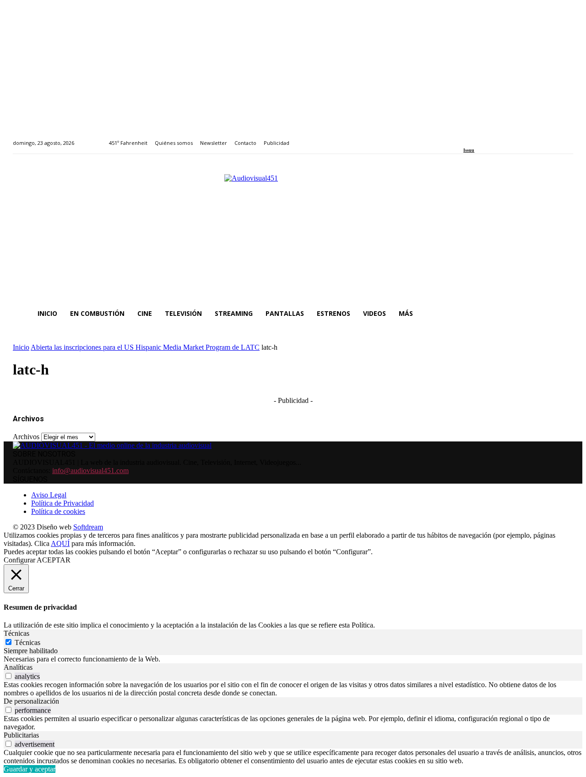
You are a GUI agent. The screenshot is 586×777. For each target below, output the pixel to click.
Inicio (21, 347)
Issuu (468, 150)
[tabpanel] (293, 659)
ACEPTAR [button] (54, 560)
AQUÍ (60, 543)
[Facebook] (466, 137)
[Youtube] (508, 137)
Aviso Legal (48, 495)
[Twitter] (498, 137)
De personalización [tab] (31, 701)
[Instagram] (477, 137)
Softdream (88, 527)
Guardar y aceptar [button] (29, 769)
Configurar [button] (19, 560)
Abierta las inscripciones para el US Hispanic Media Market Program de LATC (145, 347)
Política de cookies (58, 511)
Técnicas (27, 642)
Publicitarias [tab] (21, 735)
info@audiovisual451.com (90, 470)
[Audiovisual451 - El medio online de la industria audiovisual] (293, 233)
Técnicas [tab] (16, 633)
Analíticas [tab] (18, 667)
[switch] (8, 676)
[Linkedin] (487, 137)
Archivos (26, 437)
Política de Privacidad (62, 503)
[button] (562, 314)
